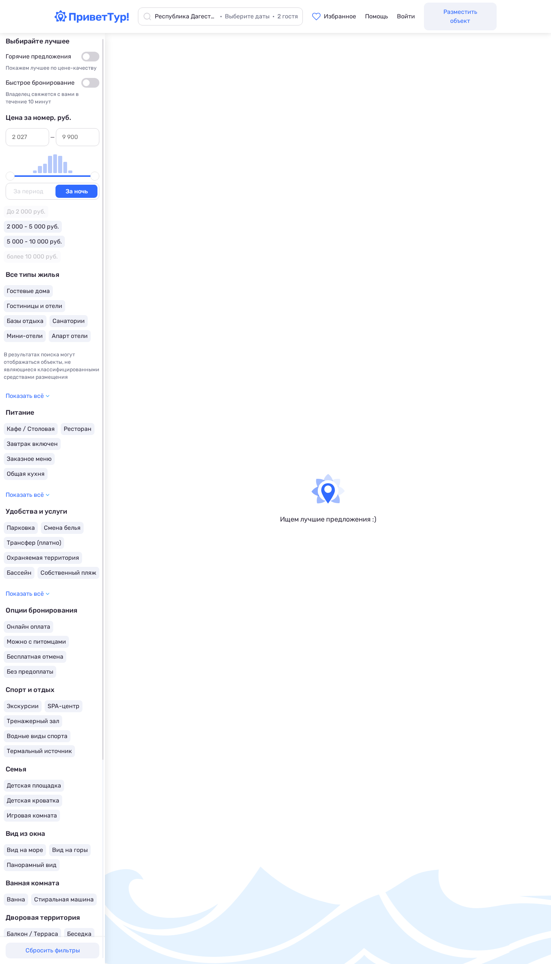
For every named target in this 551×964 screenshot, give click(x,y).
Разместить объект (460, 16)
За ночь (77, 191)
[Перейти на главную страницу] (91, 20)
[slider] (10, 176)
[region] (52, 498)
